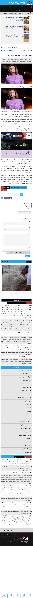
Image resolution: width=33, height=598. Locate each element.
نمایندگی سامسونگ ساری (24, 397)
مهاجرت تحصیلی (27, 415)
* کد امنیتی (27, 248)
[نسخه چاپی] (1, 50)
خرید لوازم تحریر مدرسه (25, 373)
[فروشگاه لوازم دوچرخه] (16, 145)
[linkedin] (10, 198)
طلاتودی (29, 411)
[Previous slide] (7, 261)
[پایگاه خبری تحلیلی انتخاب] (29, 2)
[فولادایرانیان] (16, 136)
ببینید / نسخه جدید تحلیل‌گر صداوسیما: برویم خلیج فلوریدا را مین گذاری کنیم (16, 334)
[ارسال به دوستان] (4, 50)
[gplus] (7, 198)
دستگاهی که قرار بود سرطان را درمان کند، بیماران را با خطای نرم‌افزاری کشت (13, 27)
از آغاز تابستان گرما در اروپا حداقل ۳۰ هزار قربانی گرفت (19, 473)
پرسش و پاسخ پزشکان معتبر (23, 370)
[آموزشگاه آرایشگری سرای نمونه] (16, 154)
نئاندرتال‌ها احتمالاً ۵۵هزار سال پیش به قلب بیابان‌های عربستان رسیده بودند (13, 35)
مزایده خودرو (28, 432)
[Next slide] (2, 261)
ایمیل (29, 227)
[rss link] (11, 530)
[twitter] (2, 198)
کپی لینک (4, 190)
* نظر (29, 233)
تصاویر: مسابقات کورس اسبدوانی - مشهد (19, 293)
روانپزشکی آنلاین (27, 449)
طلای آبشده (28, 446)
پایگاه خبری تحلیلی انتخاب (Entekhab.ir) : (21, 87)
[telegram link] (8, 530)
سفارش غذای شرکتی (26, 425)
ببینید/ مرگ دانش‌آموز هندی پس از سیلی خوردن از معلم (18, 357)
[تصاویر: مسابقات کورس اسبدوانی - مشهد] (16, 278)
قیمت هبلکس (27, 418)
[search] (2, 7)
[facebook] (5, 198)
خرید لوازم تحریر (27, 380)
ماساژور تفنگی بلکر (26, 391)
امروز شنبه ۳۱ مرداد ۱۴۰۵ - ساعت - (21, 7)
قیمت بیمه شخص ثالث (25, 422)
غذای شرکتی (28, 401)
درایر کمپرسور (27, 404)
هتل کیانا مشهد (27, 387)
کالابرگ (29, 408)
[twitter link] (4, 530)
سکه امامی (28, 439)
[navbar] (31, 7)
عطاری (29, 394)
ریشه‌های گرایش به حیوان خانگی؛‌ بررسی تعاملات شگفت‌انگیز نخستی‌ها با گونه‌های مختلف (14, 19)
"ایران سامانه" (9, 541)
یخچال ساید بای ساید (25, 377)
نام (29, 221)
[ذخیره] (7, 50)
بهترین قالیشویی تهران (25, 435)
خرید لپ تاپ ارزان (26, 384)
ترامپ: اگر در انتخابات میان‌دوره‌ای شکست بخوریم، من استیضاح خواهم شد (16, 353)
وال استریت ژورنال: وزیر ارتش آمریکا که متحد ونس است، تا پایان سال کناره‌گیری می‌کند (16, 512)
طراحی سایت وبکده (26, 428)
